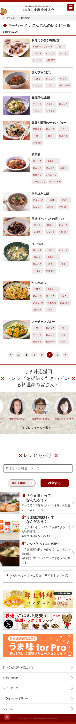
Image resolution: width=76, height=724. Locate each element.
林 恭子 (37, 271)
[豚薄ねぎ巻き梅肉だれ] (16, 47)
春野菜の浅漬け (42, 97)
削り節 (63, 79)
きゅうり (50, 104)
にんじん (50, 53)
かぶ (37, 111)
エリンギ (37, 53)
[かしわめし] (16, 290)
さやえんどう (39, 181)
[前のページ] (11, 355)
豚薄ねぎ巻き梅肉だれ (46, 40)
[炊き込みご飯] (16, 201)
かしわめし (39, 282)
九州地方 (37, 310)
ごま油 (37, 232)
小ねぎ (63, 53)
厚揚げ (50, 225)
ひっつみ (37, 243)
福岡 (50, 310)
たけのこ (37, 175)
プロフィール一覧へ (38, 427)
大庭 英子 (65, 303)
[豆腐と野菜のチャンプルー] (16, 130)
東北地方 (50, 271)
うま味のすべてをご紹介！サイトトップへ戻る (39, 577)
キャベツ (37, 104)
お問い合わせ (10, 677)
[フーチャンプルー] (16, 329)
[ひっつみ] (16, 251)
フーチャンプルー (43, 321)
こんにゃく (51, 175)
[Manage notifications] (7, 717)
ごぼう (37, 79)
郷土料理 (63, 136)
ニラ (63, 335)
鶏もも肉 (37, 161)
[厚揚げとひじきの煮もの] (16, 226)
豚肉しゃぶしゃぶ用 (42, 46)
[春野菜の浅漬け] (16, 105)
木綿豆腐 (37, 129)
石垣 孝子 (50, 342)
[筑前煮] (16, 162)
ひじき (37, 225)
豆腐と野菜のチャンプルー (49, 122)
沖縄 (63, 342)
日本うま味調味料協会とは (18, 667)
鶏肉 (52, 200)
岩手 (50, 264)
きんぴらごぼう (42, 72)
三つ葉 (50, 207)
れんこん (50, 168)
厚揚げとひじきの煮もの (48, 218)
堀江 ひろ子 (64, 85)
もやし (63, 129)
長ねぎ (37, 257)
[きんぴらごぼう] (16, 79)
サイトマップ (10, 688)
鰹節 (50, 136)
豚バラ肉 (50, 328)
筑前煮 (36, 154)
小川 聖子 (50, 60)
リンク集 (8, 708)
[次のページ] (65, 355)
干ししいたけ (52, 161)
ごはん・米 (38, 200)
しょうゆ (37, 60)
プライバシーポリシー (15, 698)
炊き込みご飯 (40, 193)
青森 (63, 264)
